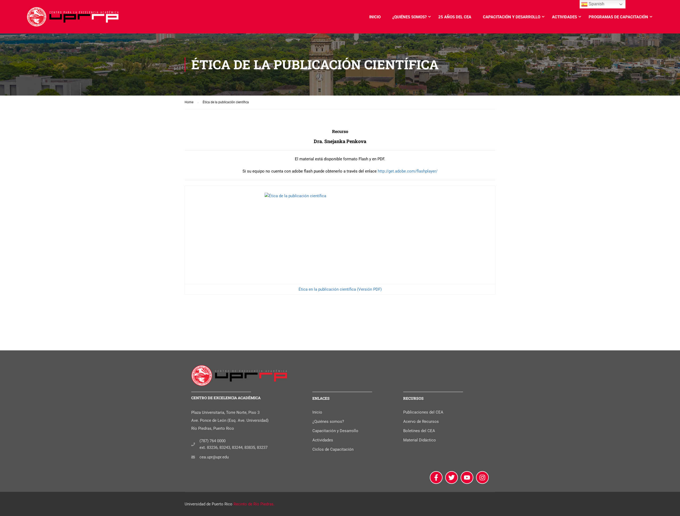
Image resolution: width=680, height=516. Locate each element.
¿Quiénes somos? (409, 17)
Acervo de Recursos (421, 421)
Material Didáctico (419, 440)
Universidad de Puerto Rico (208, 504)
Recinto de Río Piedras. (254, 504)
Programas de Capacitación (618, 17)
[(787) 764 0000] (193, 444)
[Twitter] (451, 477)
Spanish (596, 4)
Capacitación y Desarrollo (511, 17)
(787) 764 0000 (212, 440)
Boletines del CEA (419, 430)
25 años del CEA (454, 17)
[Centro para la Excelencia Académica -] (73, 19)
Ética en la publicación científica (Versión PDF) (340, 289)
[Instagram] (482, 477)
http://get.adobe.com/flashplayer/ (407, 171)
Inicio (375, 17)
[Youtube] (467, 477)
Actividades (564, 17)
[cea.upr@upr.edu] (193, 457)
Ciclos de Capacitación (333, 449)
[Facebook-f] (436, 477)
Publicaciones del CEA (423, 412)
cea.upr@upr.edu (214, 457)
